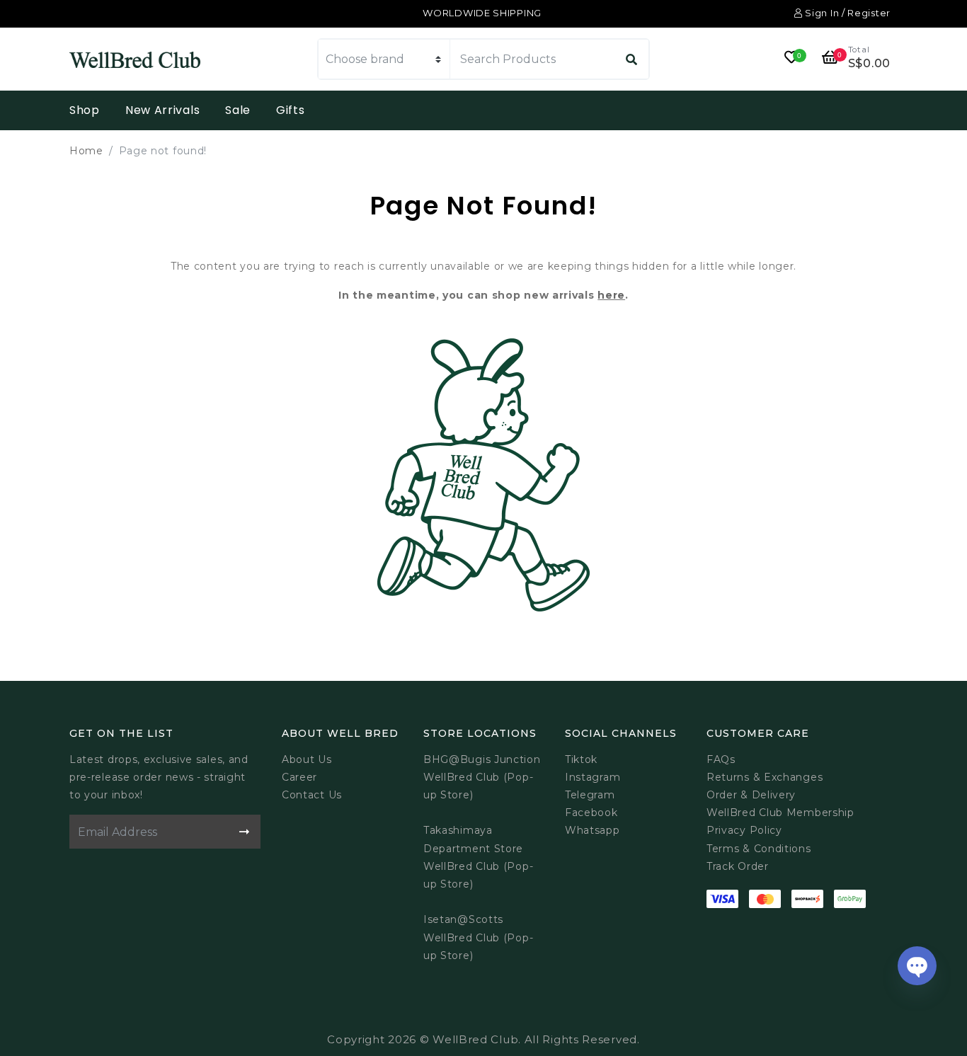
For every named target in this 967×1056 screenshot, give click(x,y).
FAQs (721, 759)
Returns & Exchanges (764, 777)
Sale (238, 110)
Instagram (592, 777)
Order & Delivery (751, 794)
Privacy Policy (744, 830)
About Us (307, 759)
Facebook (591, 812)
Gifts (290, 110)
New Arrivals (162, 110)
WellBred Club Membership (780, 812)
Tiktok (581, 759)
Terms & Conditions (758, 848)
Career (299, 777)
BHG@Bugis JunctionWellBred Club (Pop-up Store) (482, 777)
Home (86, 150)
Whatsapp (592, 830)
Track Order (737, 866)
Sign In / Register (847, 12)
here (611, 295)
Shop (84, 110)
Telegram (590, 794)
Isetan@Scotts (463, 919)
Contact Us (312, 794)
